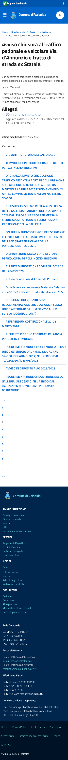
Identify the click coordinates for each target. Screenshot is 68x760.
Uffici (5, 527)
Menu (4, 15)
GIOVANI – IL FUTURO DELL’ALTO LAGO (30, 154)
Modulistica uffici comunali (17, 608)
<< (3, 400)
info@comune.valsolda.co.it (18, 661)
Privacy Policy (19, 727)
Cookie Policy (38, 727)
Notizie (6, 576)
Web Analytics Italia (14, 584)
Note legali (55, 727)
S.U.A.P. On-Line (11, 547)
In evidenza (45, 32)
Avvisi (32, 32)
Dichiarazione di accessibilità (33, 736)
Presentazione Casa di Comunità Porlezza (32, 279)
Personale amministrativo (17, 531)
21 (3, 469)
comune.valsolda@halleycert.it (19, 669)
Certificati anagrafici (13, 551)
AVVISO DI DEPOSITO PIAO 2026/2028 (30, 368)
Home (5, 32)
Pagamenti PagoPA (13, 543)
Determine (8, 600)
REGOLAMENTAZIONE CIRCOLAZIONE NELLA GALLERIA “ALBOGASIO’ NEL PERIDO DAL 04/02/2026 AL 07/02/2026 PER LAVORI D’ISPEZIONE (32, 383)
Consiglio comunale (13, 515)
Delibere (7, 596)
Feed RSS (6, 745)
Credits (56, 736)
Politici (6, 523)
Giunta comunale (12, 519)
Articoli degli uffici (12, 580)
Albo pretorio (10, 604)
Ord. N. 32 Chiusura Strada (27, 115)
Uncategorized (18, 32)
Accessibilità (7, 736)
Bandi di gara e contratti (16, 612)
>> (3, 476)
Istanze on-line (11, 555)
